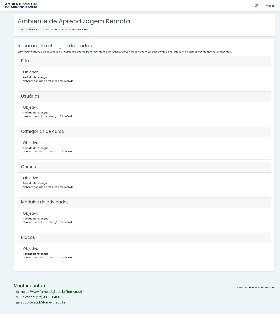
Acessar (270, 5)
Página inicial (29, 29)
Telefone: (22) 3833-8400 (40, 297)
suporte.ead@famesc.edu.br (43, 302)
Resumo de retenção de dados (256, 287)
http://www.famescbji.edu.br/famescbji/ (52, 292)
